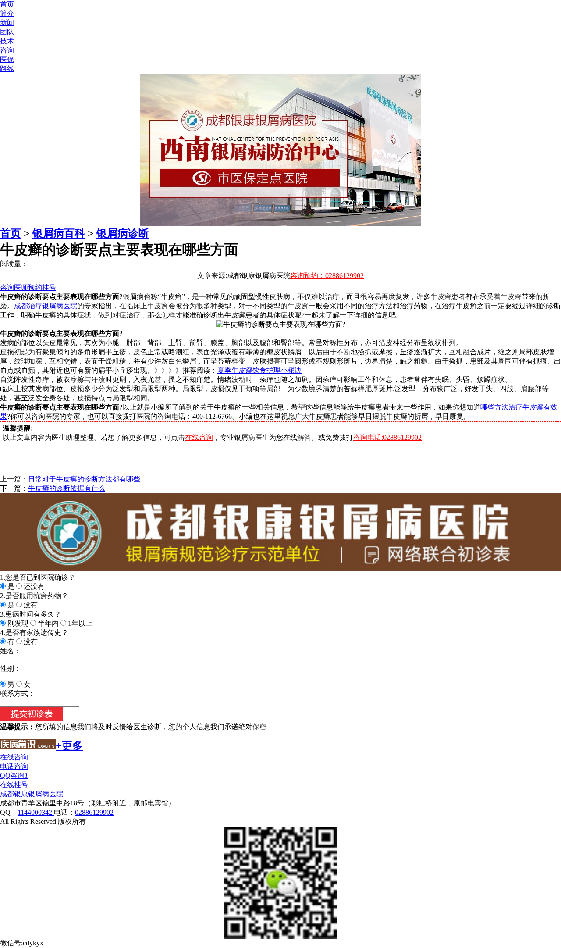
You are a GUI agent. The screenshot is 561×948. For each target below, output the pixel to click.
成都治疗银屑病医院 (45, 306)
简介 (7, 13)
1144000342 (36, 812)
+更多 (69, 746)
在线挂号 (14, 784)
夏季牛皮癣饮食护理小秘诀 (259, 370)
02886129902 (94, 812)
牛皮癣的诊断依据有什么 (66, 488)
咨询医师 (14, 287)
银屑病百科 (58, 233)
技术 (7, 41)
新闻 (7, 22)
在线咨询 (199, 437)
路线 (7, 68)
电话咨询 (14, 766)
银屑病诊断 (122, 233)
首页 (7, 4)
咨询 (7, 50)
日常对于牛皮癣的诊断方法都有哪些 (84, 479)
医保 (7, 59)
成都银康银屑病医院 (31, 794)
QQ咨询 (14, 775)
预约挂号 (42, 287)
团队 (7, 32)
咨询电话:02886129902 (387, 437)
